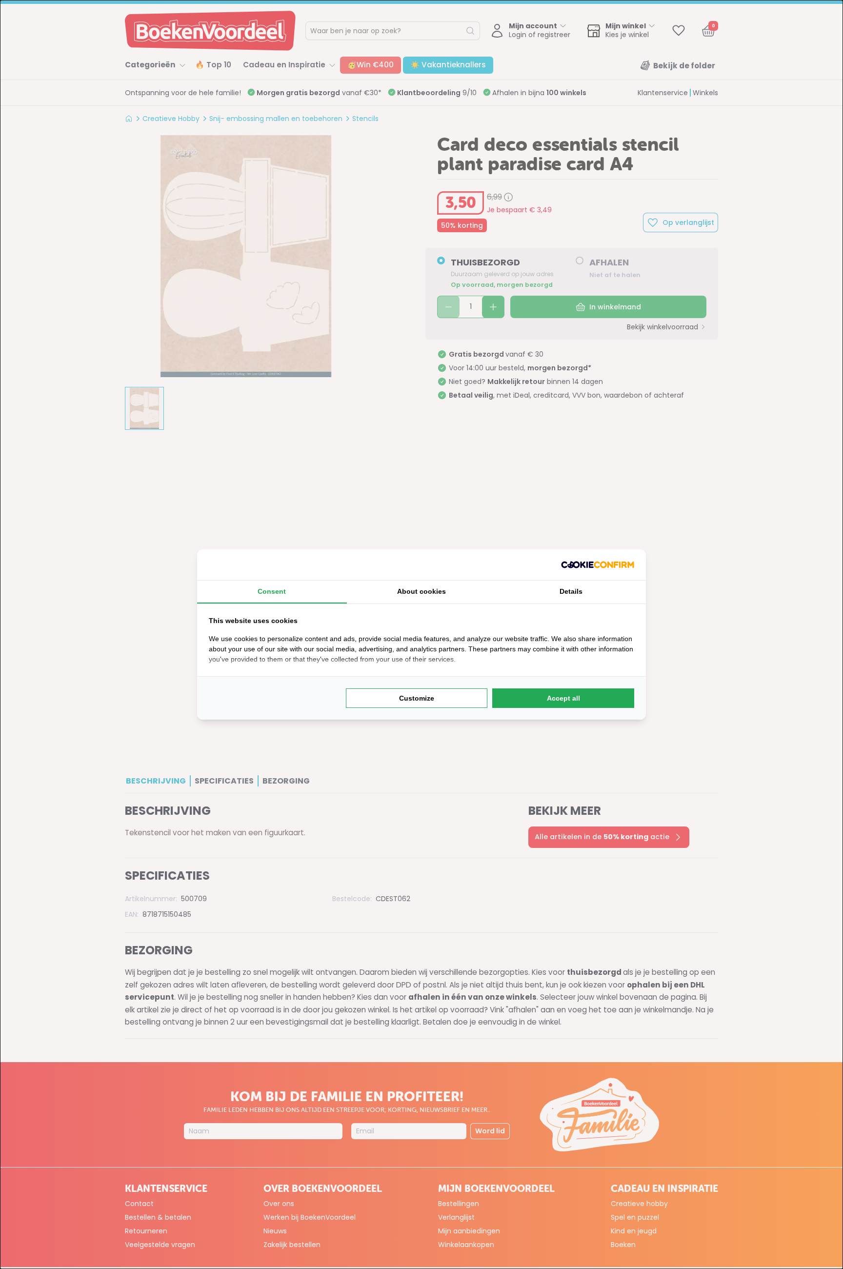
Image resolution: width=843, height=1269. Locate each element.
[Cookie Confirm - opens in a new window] (597, 564)
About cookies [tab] (421, 591)
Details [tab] (571, 591)
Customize (416, 698)
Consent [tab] (272, 591)
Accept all (563, 698)
